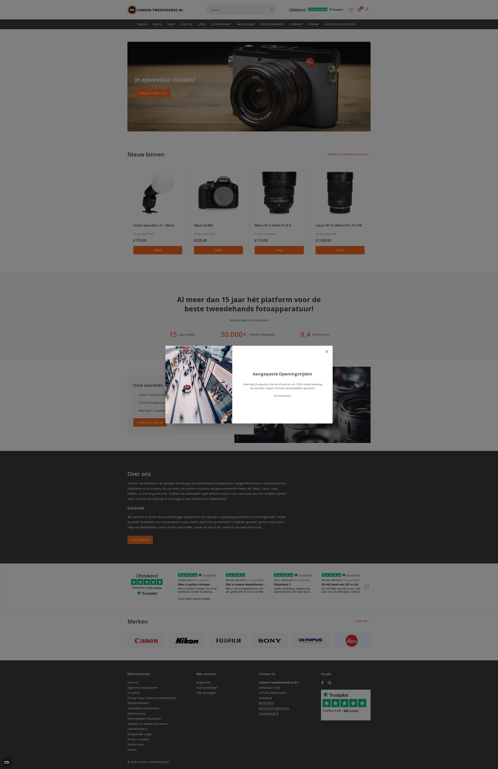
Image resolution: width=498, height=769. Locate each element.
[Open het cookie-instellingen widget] (6, 762)
